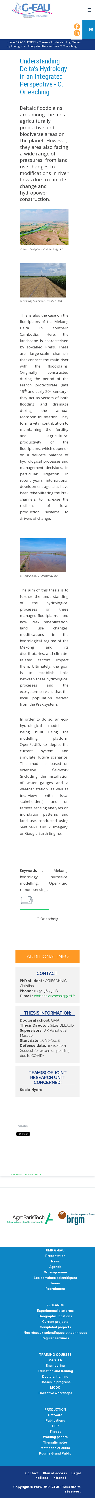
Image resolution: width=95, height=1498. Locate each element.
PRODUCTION (27, 42)
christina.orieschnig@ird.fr (54, 996)
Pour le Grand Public (55, 1453)
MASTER (55, 1360)
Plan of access (55, 1473)
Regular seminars (55, 1338)
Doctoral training (55, 1376)
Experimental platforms (55, 1310)
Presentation (55, 1256)
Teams (55, 1283)
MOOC (55, 1387)
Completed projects (55, 1327)
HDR (55, 1426)
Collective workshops (55, 1393)
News (55, 1261)
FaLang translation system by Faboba (28, 1174)
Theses (43, 42)
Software (55, 1415)
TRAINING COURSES (55, 1354)
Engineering (55, 1365)
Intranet (59, 1478)
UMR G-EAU (55, 1250)
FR (91, 29)
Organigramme (55, 1272)
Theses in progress (55, 1382)
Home (11, 42)
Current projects (55, 1321)
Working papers (55, 1437)
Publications (55, 1420)
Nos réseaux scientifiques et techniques (55, 1332)
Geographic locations (55, 1316)
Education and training (55, 1371)
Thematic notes (55, 1442)
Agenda (55, 1267)
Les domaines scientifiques (55, 1278)
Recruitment (55, 1289)
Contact (32, 1473)
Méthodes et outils (55, 1448)
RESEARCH (55, 1305)
